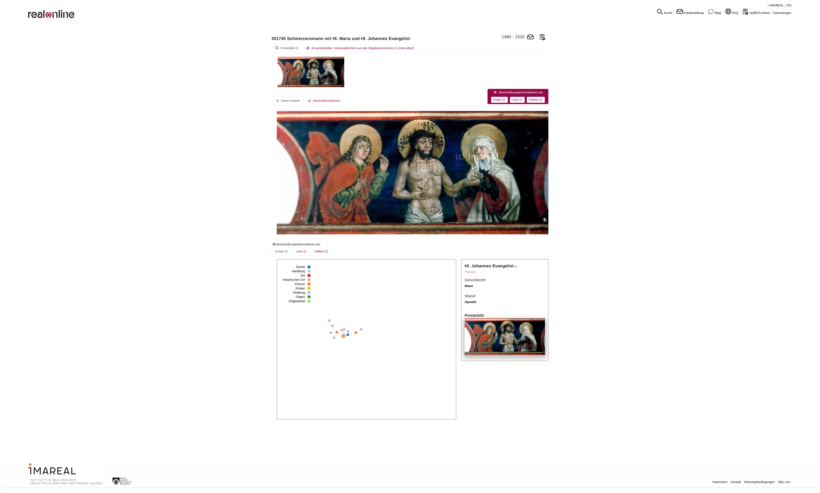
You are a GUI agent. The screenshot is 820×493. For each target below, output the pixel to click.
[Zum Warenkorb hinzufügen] (530, 37)
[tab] (287, 48)
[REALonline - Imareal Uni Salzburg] (137, 10)
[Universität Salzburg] (122, 481)
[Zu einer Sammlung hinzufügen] (542, 37)
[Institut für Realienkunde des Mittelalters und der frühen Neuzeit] (65, 474)
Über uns (784, 482)
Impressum (720, 482)
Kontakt (736, 482)
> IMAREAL (775, 5)
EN (789, 5)
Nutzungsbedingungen (759, 482)
